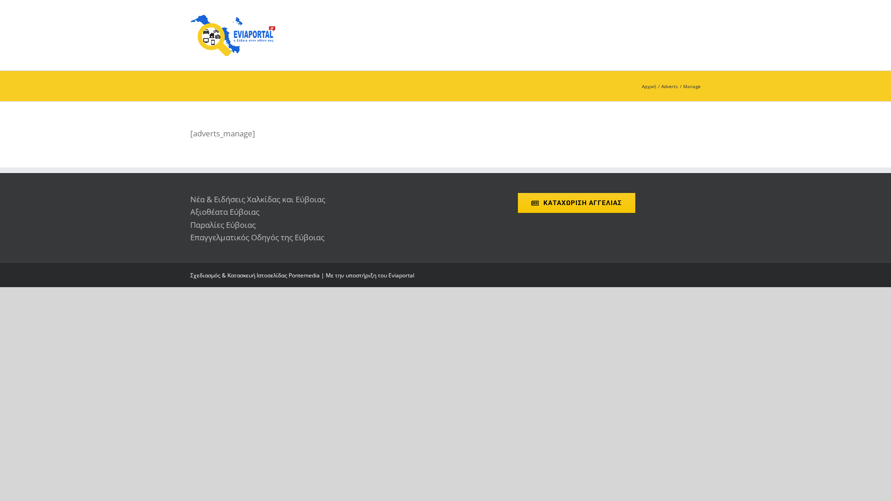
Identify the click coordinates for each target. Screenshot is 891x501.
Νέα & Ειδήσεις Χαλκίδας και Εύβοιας (257, 199)
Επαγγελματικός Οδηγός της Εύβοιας (257, 237)
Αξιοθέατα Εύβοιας (224, 211)
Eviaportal (401, 275)
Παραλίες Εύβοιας (223, 224)
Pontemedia (304, 275)
